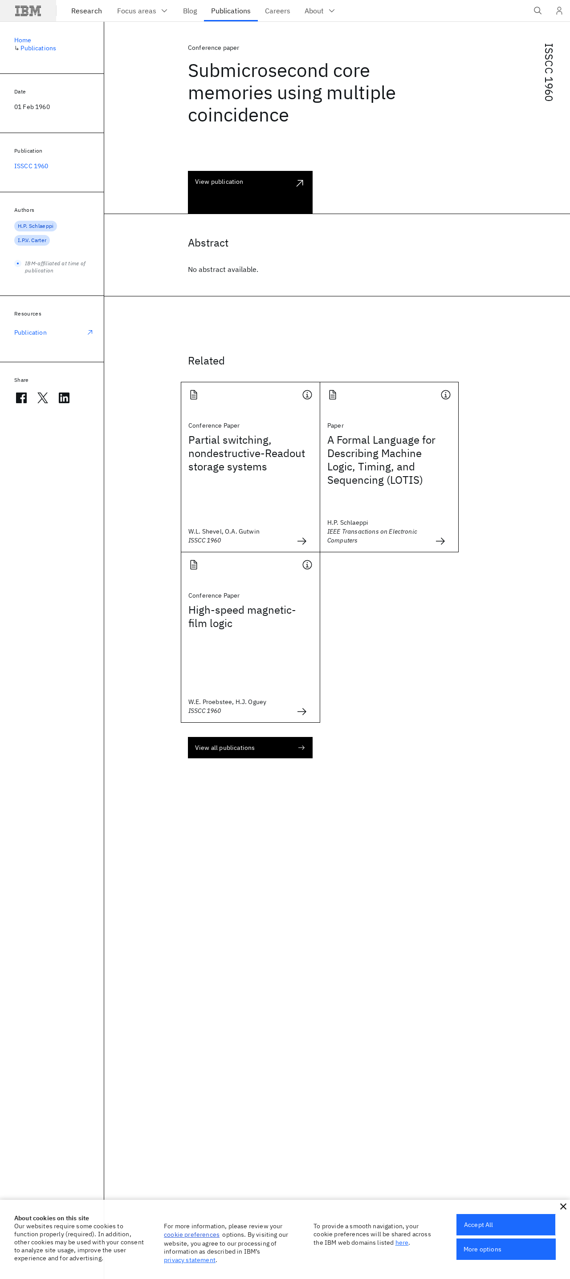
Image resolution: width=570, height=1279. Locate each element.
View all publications (225, 748)
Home (23, 40)
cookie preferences (192, 1234)
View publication (219, 182)
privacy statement (190, 1260)
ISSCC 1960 (549, 72)
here (402, 1243)
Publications (38, 48)
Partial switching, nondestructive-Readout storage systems (246, 453)
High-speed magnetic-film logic (242, 616)
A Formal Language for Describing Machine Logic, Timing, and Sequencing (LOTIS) (381, 459)
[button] (563, 1206)
